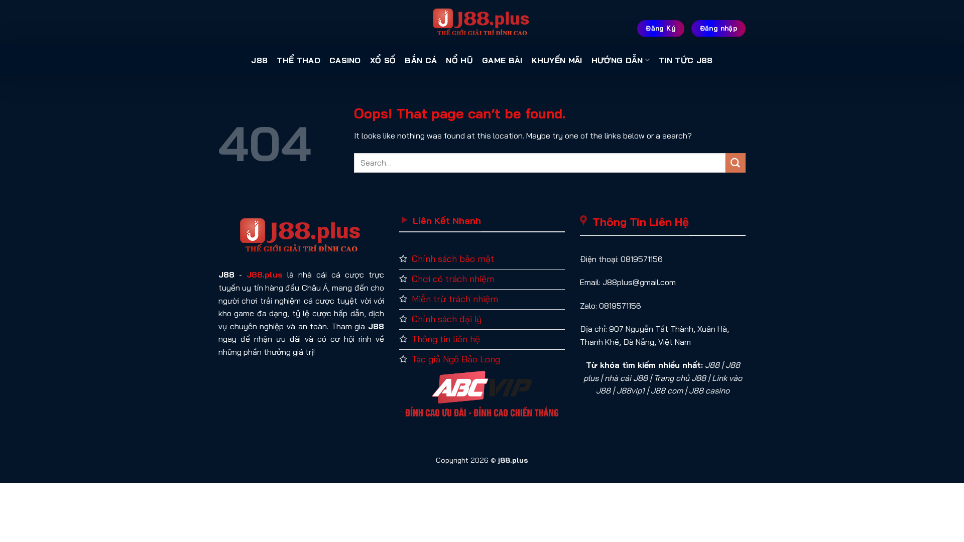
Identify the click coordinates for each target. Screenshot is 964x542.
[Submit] (736, 163)
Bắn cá (421, 60)
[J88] (482, 23)
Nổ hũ (459, 60)
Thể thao (298, 60)
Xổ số (383, 60)
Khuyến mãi (557, 60)
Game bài (502, 60)
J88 (259, 60)
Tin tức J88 (686, 60)
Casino (345, 60)
